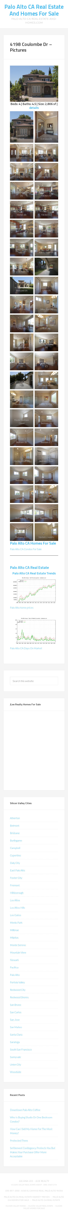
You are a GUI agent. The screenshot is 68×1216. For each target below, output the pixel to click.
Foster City (16, 877)
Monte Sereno (18, 944)
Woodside (15, 1071)
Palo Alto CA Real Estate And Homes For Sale (34, 10)
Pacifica (14, 967)
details (34, 107)
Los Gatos (15, 915)
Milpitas (14, 937)
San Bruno (15, 1004)
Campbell (15, 847)
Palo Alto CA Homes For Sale (33, 543)
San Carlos (15, 1012)
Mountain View (18, 952)
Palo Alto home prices (21, 607)
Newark (14, 959)
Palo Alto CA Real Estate (29, 567)
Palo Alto (15, 974)
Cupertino (15, 855)
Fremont (15, 885)
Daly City (15, 862)
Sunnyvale (15, 1056)
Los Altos (15, 900)
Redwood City (17, 989)
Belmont (14, 825)
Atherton (15, 818)
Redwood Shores (19, 997)
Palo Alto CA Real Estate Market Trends (27, 1197)
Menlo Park (16, 922)
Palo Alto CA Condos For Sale (26, 549)
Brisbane (15, 832)
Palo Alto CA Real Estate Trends (34, 573)
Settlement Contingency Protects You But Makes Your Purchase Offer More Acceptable (32, 1152)
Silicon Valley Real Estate (40, 1206)
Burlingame (16, 840)
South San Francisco (21, 1049)
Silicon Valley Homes (16, 1206)
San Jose (15, 1019)
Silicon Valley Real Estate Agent (26, 1185)
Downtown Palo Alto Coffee (25, 1109)
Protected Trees (19, 1140)
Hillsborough (16, 892)
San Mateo (16, 1027)
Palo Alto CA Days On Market (26, 648)
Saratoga (15, 1041)
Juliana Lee (26, 1181)
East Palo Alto (17, 870)
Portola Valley (17, 982)
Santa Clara (16, 1034)
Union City (15, 1064)
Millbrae (14, 929)
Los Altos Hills (17, 907)
